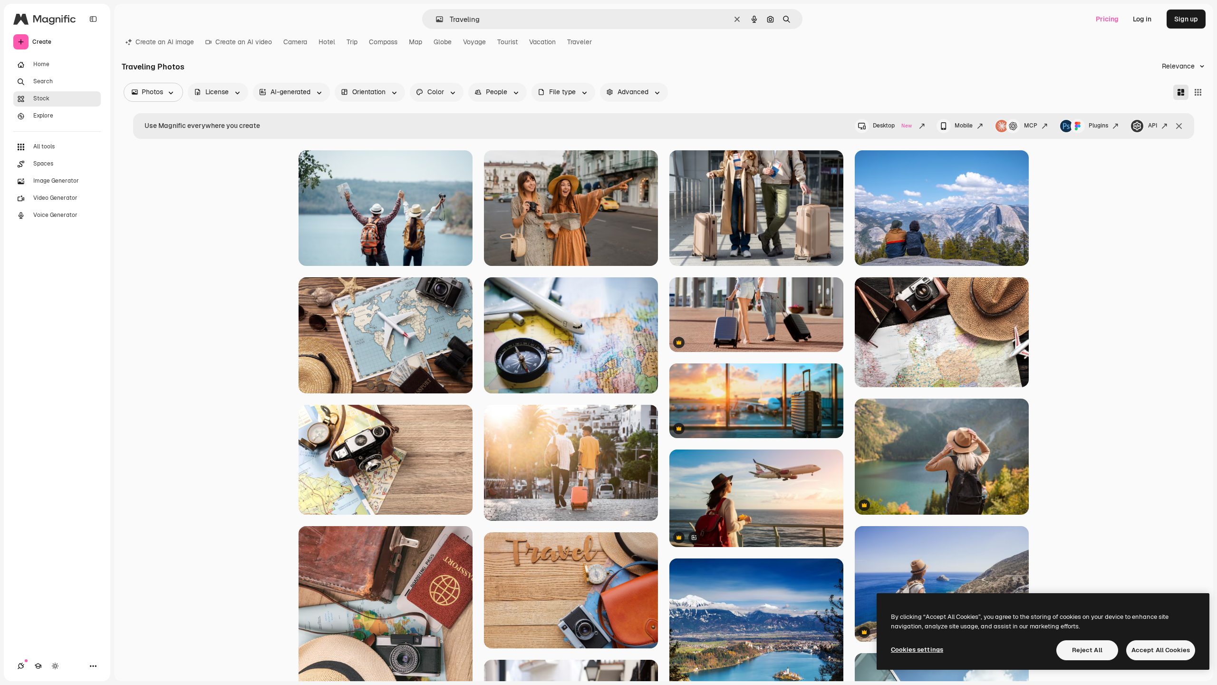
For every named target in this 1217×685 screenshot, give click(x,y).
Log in (1142, 19)
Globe (443, 42)
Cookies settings (917, 650)
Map (415, 42)
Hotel (327, 42)
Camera (295, 42)
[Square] (1198, 92)
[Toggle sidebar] (93, 19)
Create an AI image (164, 42)
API (1152, 125)
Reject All (1087, 650)
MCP (1030, 125)
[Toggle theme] (55, 666)
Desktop (892, 125)
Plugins (1098, 125)
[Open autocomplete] (436, 19)
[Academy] (38, 666)
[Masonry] (1180, 92)
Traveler (579, 42)
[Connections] (21, 666)
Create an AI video (243, 42)
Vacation (542, 42)
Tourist (507, 42)
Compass (383, 42)
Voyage (474, 42)
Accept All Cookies (1160, 650)
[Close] (1179, 126)
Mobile (964, 125)
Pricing (1107, 19)
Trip (352, 42)
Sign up (1186, 19)
